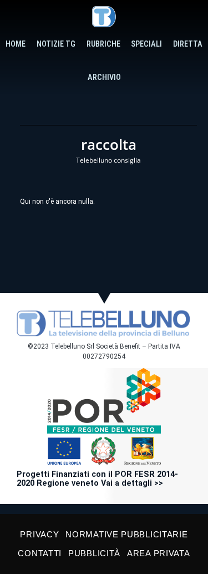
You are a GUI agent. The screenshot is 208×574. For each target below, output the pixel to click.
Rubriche (103, 44)
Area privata (158, 553)
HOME (16, 44)
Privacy (39, 534)
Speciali (146, 44)
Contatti (40, 553)
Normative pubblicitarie (126, 534)
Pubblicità (94, 553)
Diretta (187, 44)
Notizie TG (56, 44)
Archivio (104, 77)
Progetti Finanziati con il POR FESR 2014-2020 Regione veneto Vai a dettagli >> (97, 479)
